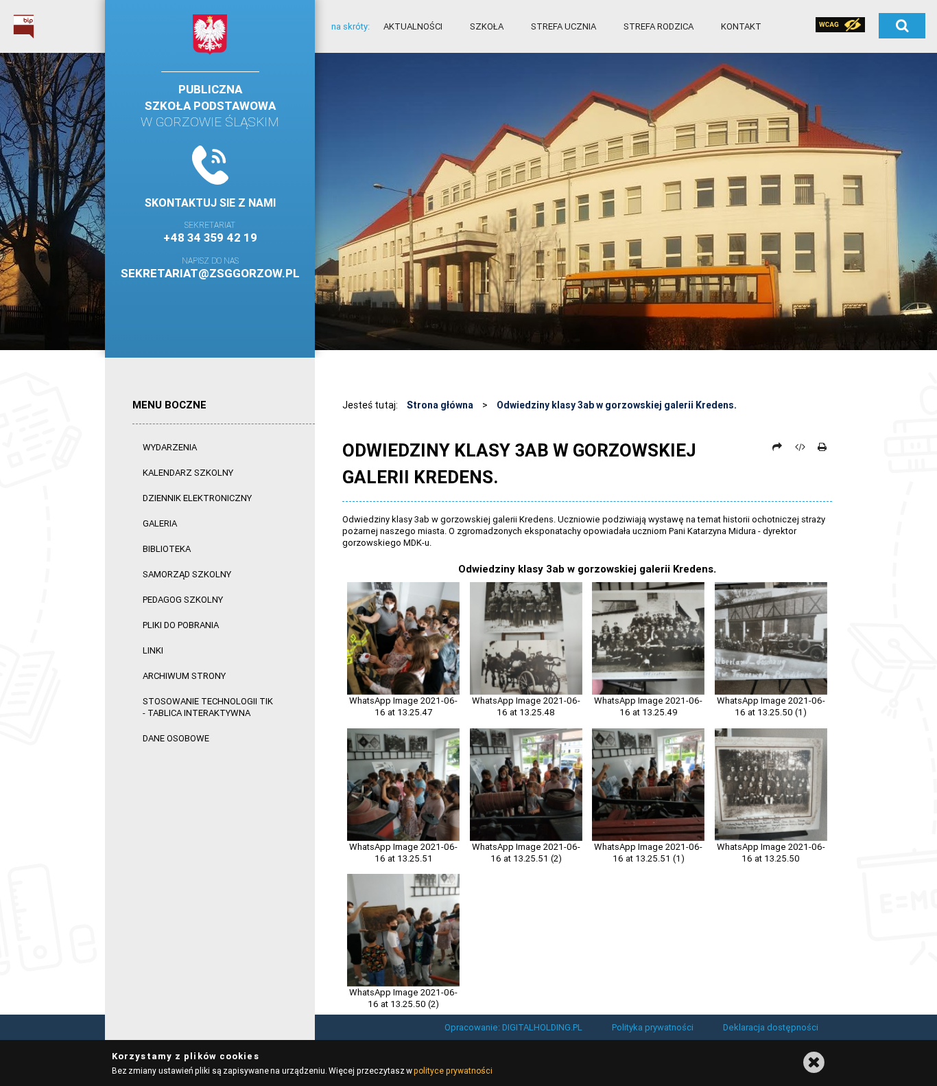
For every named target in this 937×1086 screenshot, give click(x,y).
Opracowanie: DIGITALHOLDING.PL (513, 1027)
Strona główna (440, 405)
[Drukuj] (822, 447)
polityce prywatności (453, 1070)
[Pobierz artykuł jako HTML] (800, 447)
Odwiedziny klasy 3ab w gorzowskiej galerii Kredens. (617, 405)
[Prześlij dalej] (777, 447)
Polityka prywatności (652, 1027)
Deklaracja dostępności (770, 1027)
